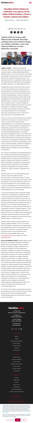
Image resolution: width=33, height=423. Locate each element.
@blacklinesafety (6, 237)
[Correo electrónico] (21, 32)
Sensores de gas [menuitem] (16, 350)
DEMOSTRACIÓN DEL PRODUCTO (16, 401)
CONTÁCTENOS (16, 397)
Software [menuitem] (16, 336)
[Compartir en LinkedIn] (11, 32)
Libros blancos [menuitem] (17, 371)
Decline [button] (24, 420)
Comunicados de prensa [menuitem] (16, 389)
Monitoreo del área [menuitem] (16, 343)
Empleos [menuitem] (16, 378)
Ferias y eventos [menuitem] (16, 361)
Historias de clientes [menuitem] (16, 368)
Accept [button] (17, 420)
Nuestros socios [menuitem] (16, 384)
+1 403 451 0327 (16, 324)
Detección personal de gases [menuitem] (16, 341)
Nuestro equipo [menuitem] (16, 380)
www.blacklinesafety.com (8, 235)
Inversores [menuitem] (16, 382)
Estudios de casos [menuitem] (16, 366)
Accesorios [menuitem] (16, 348)
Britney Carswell (9, 20)
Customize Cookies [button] (10, 420)
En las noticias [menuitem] (16, 387)
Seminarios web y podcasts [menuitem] (16, 364)
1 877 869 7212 (16, 311)
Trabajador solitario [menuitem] (17, 345)
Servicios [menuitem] (16, 338)
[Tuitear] (18, 32)
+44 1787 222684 (16, 319)
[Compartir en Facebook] (15, 32)
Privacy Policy (26, 411)
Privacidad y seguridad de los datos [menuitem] (16, 391)
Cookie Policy (5, 412)
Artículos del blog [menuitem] (16, 357)
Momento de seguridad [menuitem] (16, 359)
